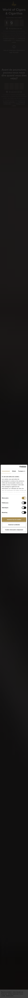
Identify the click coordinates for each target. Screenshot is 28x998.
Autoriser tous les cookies (14, 519)
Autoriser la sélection (14, 524)
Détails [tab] (14, 471)
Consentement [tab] (6, 471)
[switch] (24, 503)
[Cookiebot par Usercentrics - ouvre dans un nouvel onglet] (19, 467)
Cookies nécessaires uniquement (14, 529)
